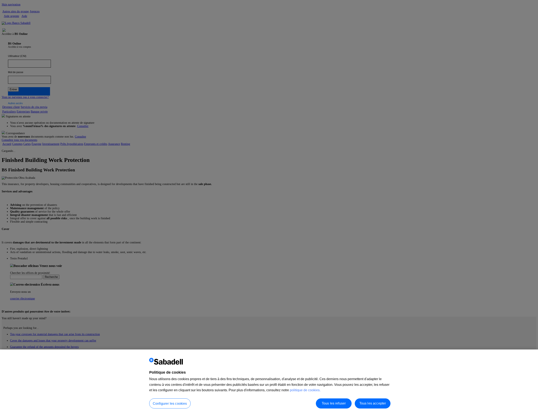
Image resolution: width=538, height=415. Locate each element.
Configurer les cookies (170, 403)
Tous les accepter (372, 403)
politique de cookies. (305, 390)
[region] (269, 382)
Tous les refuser (334, 403)
